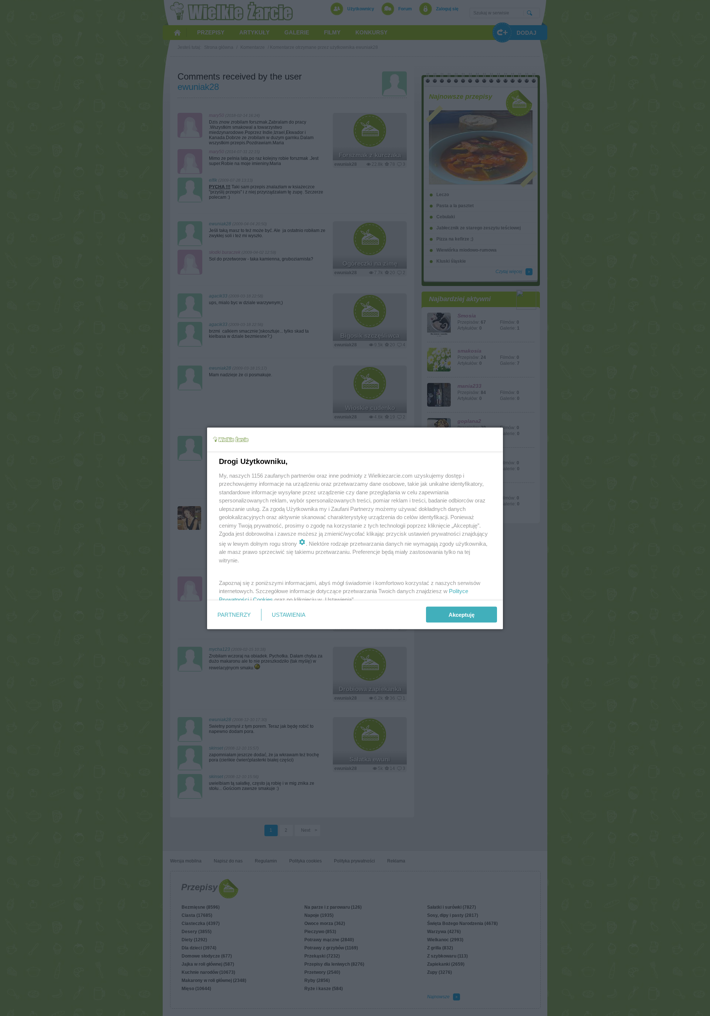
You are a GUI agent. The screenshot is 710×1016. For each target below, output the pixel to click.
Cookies (263, 599)
